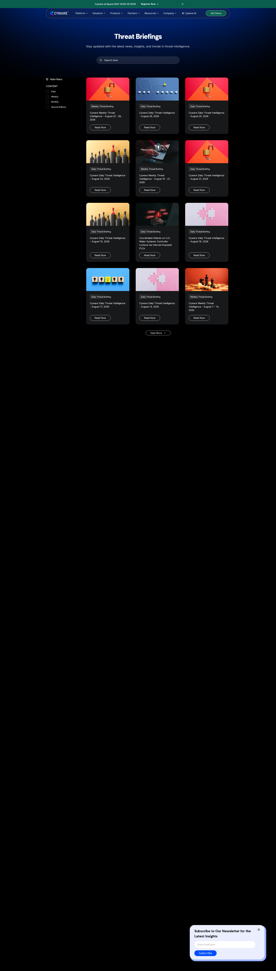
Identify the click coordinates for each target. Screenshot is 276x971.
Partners (132, 13)
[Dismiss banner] (182, 4)
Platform (80, 13)
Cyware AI (190, 13)
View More (156, 333)
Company (168, 13)
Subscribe (205, 953)
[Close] (259, 929)
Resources (150, 13)
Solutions (98, 13)
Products (115, 13)
